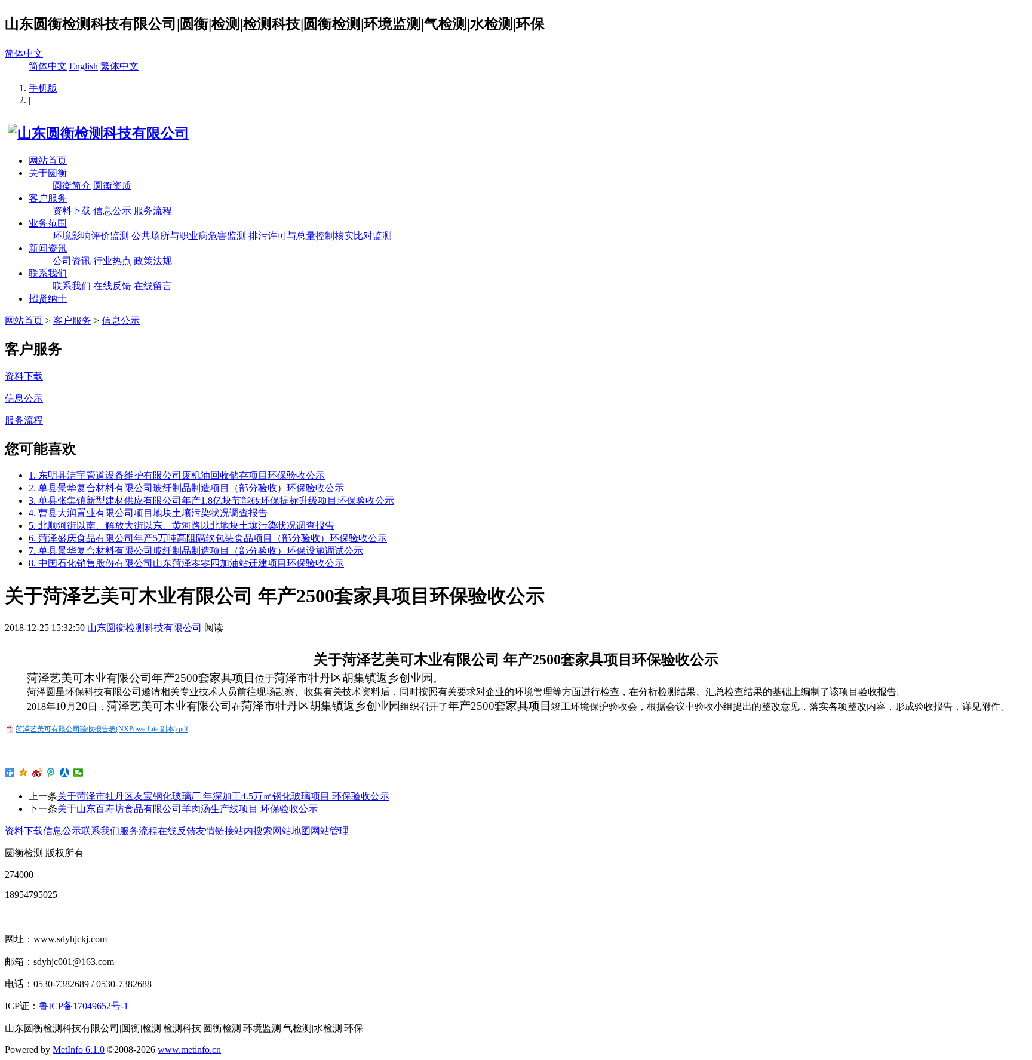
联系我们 (48, 273)
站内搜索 (253, 831)
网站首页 (48, 160)
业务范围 (48, 223)
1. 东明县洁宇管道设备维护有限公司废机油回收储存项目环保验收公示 (177, 475)
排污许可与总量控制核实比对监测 (320, 236)
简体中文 (24, 53)
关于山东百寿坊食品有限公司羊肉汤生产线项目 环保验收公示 (187, 809)
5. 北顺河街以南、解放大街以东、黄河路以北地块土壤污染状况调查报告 (181, 525)
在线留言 (153, 286)
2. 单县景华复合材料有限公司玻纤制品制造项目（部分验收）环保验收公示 (186, 488)
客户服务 (48, 198)
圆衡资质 (112, 185)
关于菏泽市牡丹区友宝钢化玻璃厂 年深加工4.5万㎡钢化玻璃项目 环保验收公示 (223, 796)
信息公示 (112, 211)
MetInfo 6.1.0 (79, 1049)
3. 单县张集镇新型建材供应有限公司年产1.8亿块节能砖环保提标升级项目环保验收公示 (211, 500)
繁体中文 (119, 66)
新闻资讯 (48, 248)
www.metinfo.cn (189, 1049)
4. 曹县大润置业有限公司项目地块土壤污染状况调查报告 (148, 513)
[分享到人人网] (65, 772)
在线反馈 (112, 286)
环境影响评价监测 (91, 236)
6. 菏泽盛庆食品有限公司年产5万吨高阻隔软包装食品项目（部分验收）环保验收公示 (208, 538)
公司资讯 (72, 261)
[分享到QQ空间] (24, 772)
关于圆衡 (48, 173)
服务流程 (153, 211)
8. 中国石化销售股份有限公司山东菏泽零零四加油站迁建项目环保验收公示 (186, 563)
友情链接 (215, 831)
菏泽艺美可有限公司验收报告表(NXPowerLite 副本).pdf (102, 729)
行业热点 (112, 261)
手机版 (43, 88)
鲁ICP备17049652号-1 (83, 1006)
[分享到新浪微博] (37, 772)
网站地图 (291, 831)
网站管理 (330, 831)
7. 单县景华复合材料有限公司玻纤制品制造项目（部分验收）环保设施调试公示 (196, 551)
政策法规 (153, 261)
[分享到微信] (78, 772)
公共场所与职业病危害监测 (188, 236)
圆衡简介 (72, 185)
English (83, 66)
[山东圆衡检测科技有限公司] (97, 133)
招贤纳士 (48, 298)
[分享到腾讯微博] (51, 772)
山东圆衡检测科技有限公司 (144, 628)
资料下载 (72, 211)
